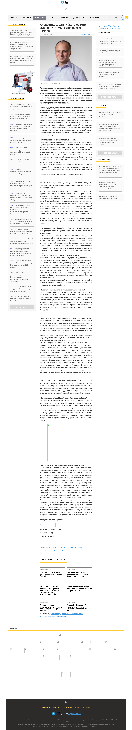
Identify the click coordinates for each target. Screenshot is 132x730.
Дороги (76, 18)
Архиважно (94, 18)
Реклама (56, 708)
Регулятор (14, 18)
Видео (116, 18)
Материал (27, 18)
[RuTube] (66, 3)
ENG (123, 20)
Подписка (68, 708)
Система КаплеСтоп (69, 547)
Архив (77, 708)
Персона (106, 18)
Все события (110, 153)
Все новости (22, 307)
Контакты (87, 708)
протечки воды (57, 547)
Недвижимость (63, 18)
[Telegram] (62, 3)
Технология (39, 18)
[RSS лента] (70, 3)
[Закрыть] (126, 17)
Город (50, 18)
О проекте (46, 708)
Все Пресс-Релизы (110, 97)
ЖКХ (84, 18)
